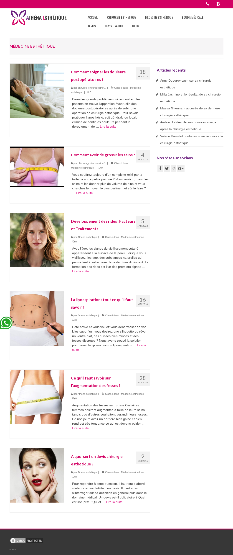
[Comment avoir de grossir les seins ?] (37, 166)
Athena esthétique (87, 237)
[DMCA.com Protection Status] (27, 540)
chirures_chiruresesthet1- (92, 87)
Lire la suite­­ (108, 126)
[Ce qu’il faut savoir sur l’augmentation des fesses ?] (37, 396)
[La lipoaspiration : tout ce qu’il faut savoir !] (37, 318)
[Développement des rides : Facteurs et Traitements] (37, 240)
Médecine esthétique (82, 167)
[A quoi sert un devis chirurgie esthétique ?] (37, 475)
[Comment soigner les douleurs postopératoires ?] (37, 90)
